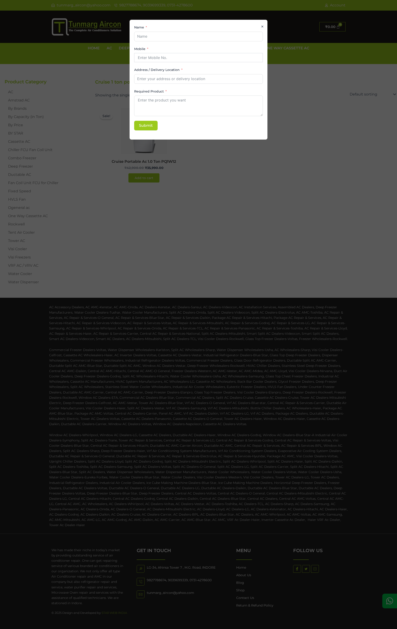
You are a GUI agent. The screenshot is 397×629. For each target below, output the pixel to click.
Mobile (139, 49)
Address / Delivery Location (157, 70)
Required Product (149, 91)
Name (139, 27)
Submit (146, 125)
